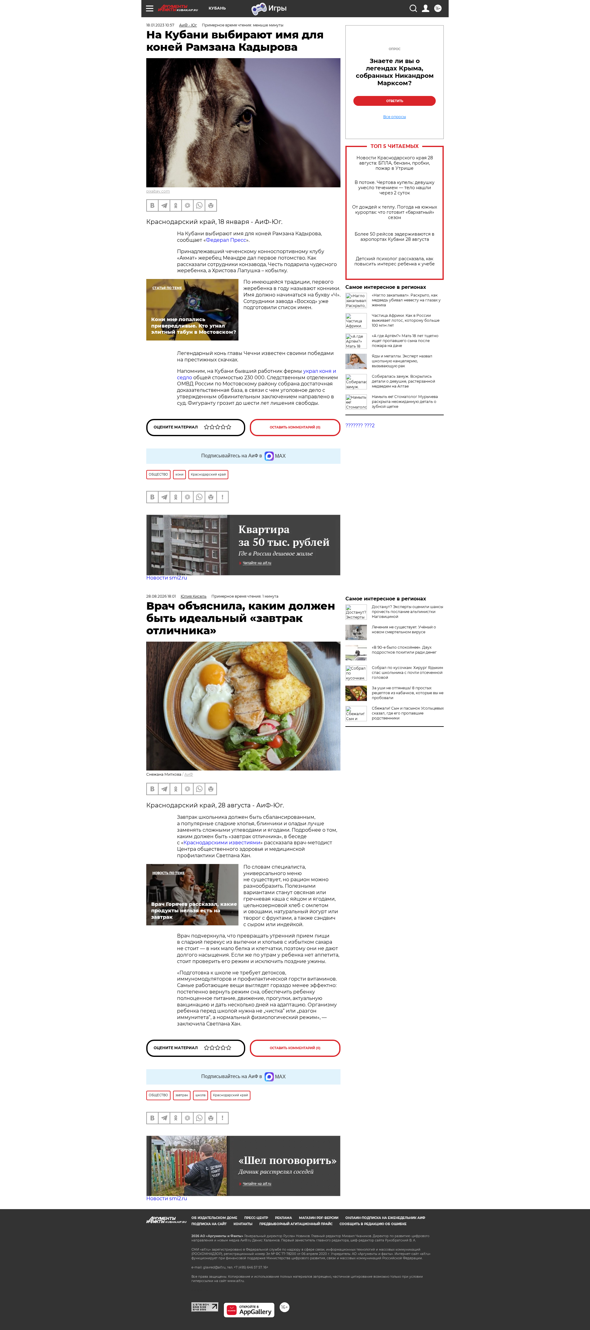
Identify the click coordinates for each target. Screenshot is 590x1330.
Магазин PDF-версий (318, 1218)
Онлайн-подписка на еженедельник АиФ (385, 1218)
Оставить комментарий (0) (295, 427)
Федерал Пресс (226, 240)
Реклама (283, 1218)
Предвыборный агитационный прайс (295, 1224)
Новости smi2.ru (166, 578)
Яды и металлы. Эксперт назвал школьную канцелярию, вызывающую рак (402, 361)
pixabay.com (158, 191)
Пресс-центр (256, 1218)
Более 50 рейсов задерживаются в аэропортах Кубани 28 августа (395, 237)
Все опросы (394, 117)
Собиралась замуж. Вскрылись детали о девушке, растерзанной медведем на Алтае (403, 381)
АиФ (188, 774)
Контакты (243, 1224)
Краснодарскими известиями (221, 843)
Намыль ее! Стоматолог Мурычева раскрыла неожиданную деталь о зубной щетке (405, 401)
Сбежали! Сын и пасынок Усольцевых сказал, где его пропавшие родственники (408, 713)
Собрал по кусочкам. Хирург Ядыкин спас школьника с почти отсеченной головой (407, 672)
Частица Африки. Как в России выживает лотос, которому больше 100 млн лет (405, 320)
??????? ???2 (360, 425)
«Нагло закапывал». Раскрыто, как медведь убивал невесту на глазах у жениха (406, 300)
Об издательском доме (214, 1218)
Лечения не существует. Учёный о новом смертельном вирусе (404, 629)
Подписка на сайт (208, 1224)
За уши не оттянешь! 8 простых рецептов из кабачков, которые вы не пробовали (407, 693)
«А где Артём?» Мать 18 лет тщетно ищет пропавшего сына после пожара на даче (405, 340)
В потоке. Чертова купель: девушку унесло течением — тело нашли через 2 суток (395, 188)
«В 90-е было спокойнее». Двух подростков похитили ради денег (404, 650)
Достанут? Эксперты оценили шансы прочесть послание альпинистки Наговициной (407, 611)
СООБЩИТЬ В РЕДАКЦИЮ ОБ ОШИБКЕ (373, 1224)
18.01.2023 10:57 (160, 25)
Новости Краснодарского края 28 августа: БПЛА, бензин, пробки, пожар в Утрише (394, 163)
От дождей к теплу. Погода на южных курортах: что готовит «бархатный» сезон (394, 212)
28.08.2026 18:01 (161, 596)
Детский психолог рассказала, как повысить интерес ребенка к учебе (394, 261)
